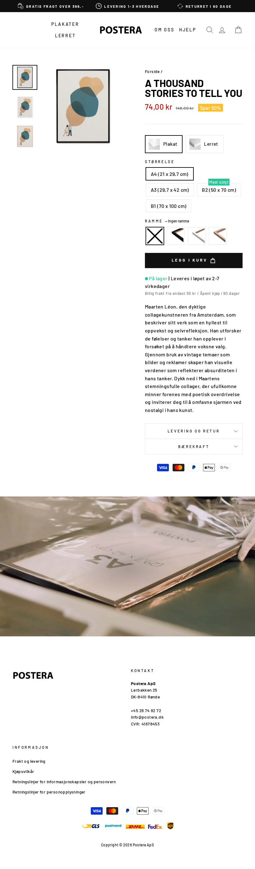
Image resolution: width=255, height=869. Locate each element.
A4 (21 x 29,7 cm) (169, 174)
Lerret (65, 35)
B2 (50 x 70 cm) (219, 190)
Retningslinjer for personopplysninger (49, 791)
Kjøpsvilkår (23, 771)
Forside (152, 71)
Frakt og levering (28, 761)
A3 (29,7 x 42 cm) (170, 190)
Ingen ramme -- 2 (155, 236)
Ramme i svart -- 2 (175, 236)
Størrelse (159, 161)
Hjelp (187, 29)
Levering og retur (194, 431)
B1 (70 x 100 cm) (168, 206)
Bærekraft (193, 446)
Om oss (164, 29)
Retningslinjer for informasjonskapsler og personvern (64, 781)
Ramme (167, 221)
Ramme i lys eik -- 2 (217, 236)
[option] (50, 6)
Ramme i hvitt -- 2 (197, 236)
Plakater (65, 24)
